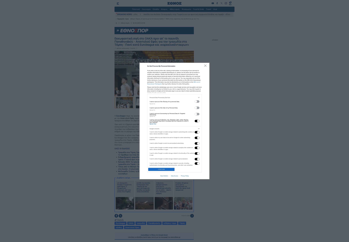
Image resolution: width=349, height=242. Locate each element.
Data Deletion (164, 176)
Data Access (174, 176)
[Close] (206, 66)
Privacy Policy (185, 176)
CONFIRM (161, 169)
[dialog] (174, 121)
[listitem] (174, 97)
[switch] (197, 101)
